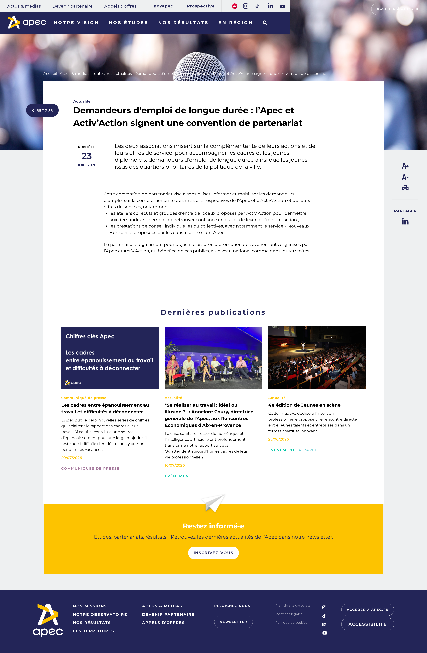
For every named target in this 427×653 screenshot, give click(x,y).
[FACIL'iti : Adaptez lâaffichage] (234, 6)
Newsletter (233, 622)
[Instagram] (245, 6)
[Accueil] (27, 22)
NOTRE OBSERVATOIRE (100, 614)
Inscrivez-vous (214, 552)
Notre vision (76, 22)
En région (235, 22)
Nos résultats (183, 22)
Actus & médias (24, 6)
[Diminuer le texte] (405, 178)
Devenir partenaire (72, 6)
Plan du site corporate (292, 605)
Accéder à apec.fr (398, 9)
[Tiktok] (258, 6)
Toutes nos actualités (112, 73)
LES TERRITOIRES (93, 631)
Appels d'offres (120, 6)
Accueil (50, 73)
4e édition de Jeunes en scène (304, 405)
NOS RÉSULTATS (92, 622)
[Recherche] (265, 23)
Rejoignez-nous (232, 606)
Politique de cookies (291, 622)
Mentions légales (288, 614)
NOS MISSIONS (90, 606)
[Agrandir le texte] (405, 167)
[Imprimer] (405, 188)
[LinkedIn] (270, 6)
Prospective (201, 6)
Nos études (129, 22)
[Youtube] (282, 6)
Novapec (163, 6)
